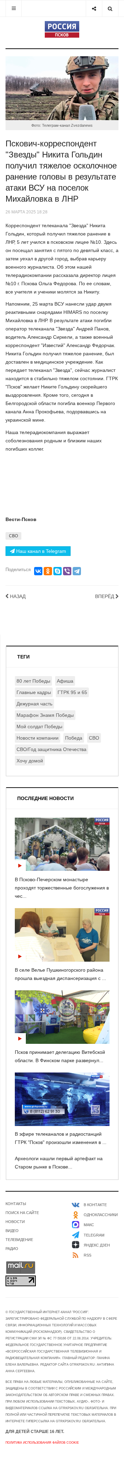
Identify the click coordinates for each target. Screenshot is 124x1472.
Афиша (65, 681)
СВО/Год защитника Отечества (51, 749)
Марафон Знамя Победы (45, 715)
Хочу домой (30, 760)
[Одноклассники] (48, 571)
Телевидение (19, 1240)
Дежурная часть (34, 703)
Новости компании (38, 738)
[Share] (94, 8)
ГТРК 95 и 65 (72, 692)
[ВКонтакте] (38, 571)
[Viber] (67, 571)
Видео (12, 1231)
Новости (15, 1222)
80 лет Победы (33, 681)
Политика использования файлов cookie (42, 1442)
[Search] (110, 8)
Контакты (16, 1204)
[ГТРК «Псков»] (62, 29)
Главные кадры (34, 692)
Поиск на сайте (22, 1213)
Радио (12, 1249)
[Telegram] (77, 571)
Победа (73, 738)
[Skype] (57, 571)
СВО (13, 535)
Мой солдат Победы (39, 726)
